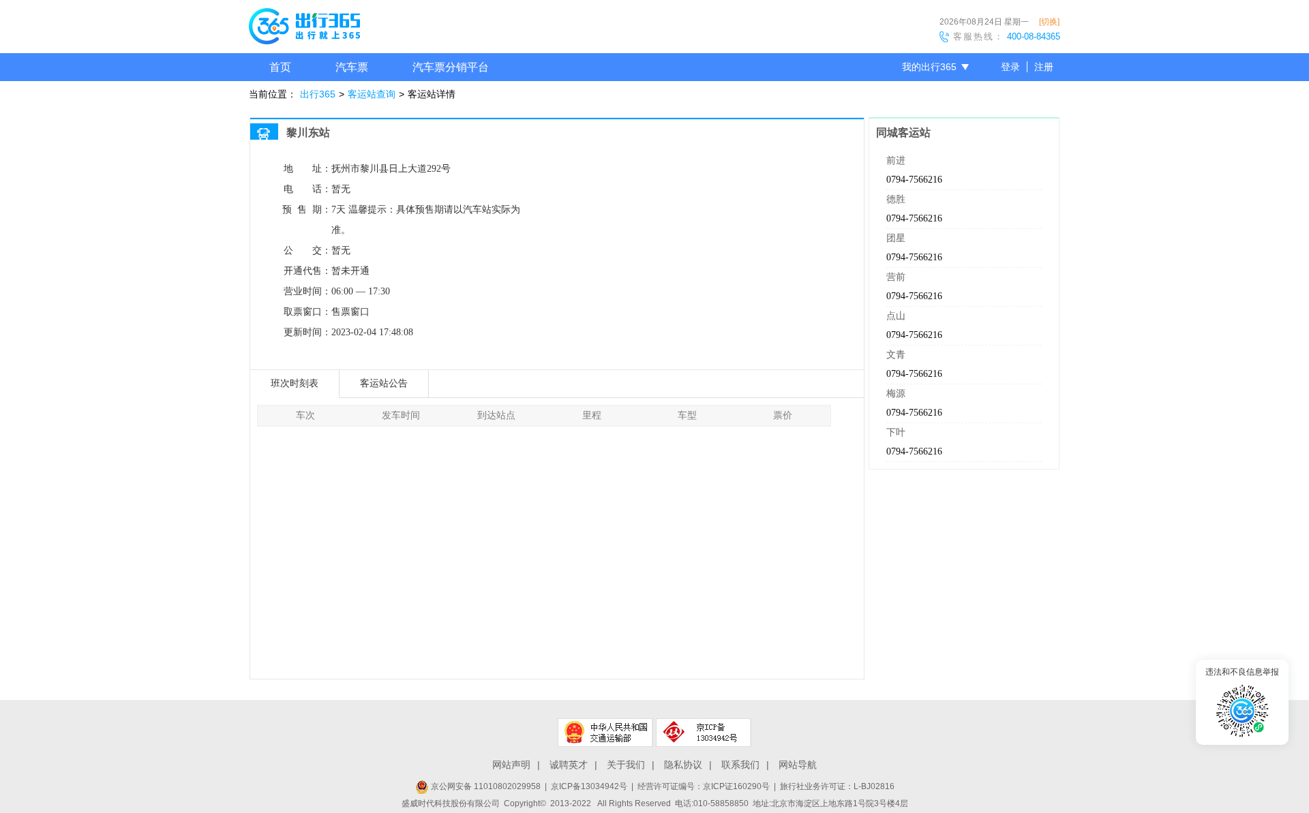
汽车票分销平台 (450, 67)
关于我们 (626, 764)
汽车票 (351, 67)
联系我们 (740, 764)
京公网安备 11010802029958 (485, 786)
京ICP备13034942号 (589, 786)
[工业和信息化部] (703, 732)
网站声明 (511, 764)
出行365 (317, 94)
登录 (1010, 66)
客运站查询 (371, 94)
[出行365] (304, 28)
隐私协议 (683, 764)
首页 (280, 67)
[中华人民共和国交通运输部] (605, 732)
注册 (1043, 66)
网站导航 (798, 764)
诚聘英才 (569, 764)
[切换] (1049, 22)
